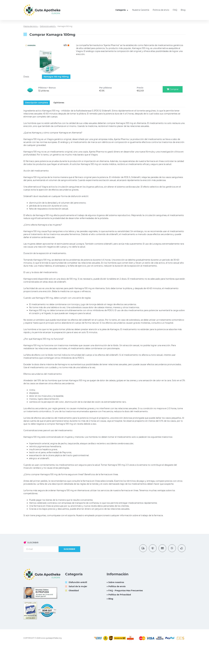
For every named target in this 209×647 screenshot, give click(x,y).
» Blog (110, 598)
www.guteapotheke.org (51, 638)
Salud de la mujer (78, 586)
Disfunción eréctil (78, 582)
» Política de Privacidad (119, 594)
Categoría (120, 10)
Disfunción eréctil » (48, 26)
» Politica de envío (116, 586)
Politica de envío (161, 10)
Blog (183, 10)
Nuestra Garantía (140, 10)
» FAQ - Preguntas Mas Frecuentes (125, 590)
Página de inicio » (30, 26)
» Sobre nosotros (115, 582)
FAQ (175, 10)
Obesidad (74, 590)
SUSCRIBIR (69, 549)
